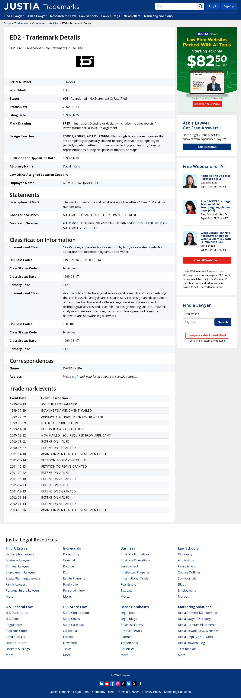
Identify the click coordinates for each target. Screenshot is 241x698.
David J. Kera (71, 166)
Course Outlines (189, 572)
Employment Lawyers (21, 572)
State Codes (71, 619)
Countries (127, 649)
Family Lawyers (16, 584)
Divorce (68, 566)
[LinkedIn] (101, 683)
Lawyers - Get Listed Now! (207, 335)
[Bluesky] (129, 683)
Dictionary (185, 554)
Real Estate (128, 584)
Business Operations (135, 560)
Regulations (14, 625)
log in (75, 377)
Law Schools (88, 16)
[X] (134, 683)
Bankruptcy (71, 554)
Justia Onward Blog (191, 643)
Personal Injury (74, 590)
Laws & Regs (110, 16)
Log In (213, 6)
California (70, 631)
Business (127, 548)
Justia (7, 23)
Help (111, 691)
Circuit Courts (15, 637)
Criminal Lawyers (18, 566)
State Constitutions (76, 613)
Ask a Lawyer (37, 16)
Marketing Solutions (158, 16)
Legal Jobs (127, 613)
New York (70, 643)
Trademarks (21, 23)
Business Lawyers (18, 560)
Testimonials (187, 649)
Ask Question (207, 147)
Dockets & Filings (18, 649)
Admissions (186, 560)
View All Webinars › (207, 260)
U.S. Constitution (17, 613)
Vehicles (54, 23)
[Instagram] (118, 683)
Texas (67, 649)
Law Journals (187, 578)
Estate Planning (74, 578)
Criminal (69, 560)
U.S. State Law (75, 607)
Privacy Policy (151, 691)
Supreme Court (16, 631)
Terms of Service (128, 691)
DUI (66, 572)
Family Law (70, 584)
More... (10, 596)
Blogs (182, 584)
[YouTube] (107, 683)
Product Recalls (131, 631)
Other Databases (134, 607)
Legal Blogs (128, 619)
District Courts (16, 643)
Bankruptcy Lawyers (20, 554)
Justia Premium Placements (197, 625)
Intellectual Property (134, 572)
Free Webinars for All (204, 166)
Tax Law (126, 590)
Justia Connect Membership (197, 613)
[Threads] (123, 683)
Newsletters (132, 16)
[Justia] (22, 6)
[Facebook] (112, 683)
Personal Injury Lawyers (23, 590)
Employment (129, 566)
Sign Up (229, 6)
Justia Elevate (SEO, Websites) (199, 631)
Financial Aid (186, 566)
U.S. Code (12, 619)
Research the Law (63, 16)
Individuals (72, 548)
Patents (125, 637)
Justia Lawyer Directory (194, 619)
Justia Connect (60, 691)
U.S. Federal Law (19, 607)
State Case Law (73, 625)
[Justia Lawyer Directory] (139, 683)
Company (98, 691)
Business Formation (134, 554)
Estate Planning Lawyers (23, 578)
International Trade (134, 578)
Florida (68, 637)
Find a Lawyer (14, 16)
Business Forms (131, 625)
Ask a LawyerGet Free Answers (201, 125)
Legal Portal (81, 691)
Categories (38, 23)
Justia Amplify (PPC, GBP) (195, 637)
